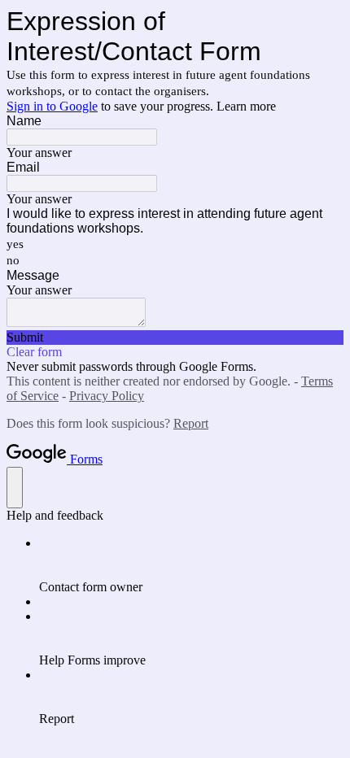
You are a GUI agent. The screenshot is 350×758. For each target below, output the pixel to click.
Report (190, 423)
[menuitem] (191, 565)
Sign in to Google (52, 106)
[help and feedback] (15, 487)
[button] (175, 337)
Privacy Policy (106, 396)
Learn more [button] (246, 106)
